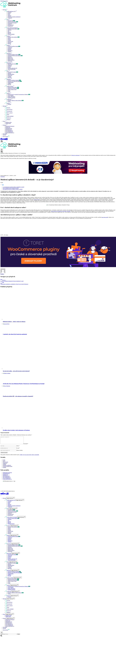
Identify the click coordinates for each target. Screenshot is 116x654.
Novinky (8, 107)
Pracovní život (9, 109)
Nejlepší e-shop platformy (13, 37)
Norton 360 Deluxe (11, 96)
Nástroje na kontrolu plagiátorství (14, 16)
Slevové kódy (5, 136)
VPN (8, 508)
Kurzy (4, 460)
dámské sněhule (37, 199)
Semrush (9, 73)
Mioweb (9, 33)
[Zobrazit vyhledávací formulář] (1, 141)
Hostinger (9, 48)
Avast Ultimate (10, 95)
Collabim (9, 76)
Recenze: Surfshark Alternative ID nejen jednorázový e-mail (11, 281)
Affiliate (4, 464)
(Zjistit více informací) (75, 155)
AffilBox (9, 83)
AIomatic (9, 15)
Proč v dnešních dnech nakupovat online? (11, 188)
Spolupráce (2, 176)
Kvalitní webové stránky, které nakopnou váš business (16, 430)
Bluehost (9, 49)
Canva (9, 90)
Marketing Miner (11, 74)
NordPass (9, 66)
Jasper (9, 14)
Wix (8, 31)
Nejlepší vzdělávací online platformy (16, 100)
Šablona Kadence (11, 59)
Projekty (4, 618)
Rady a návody (10, 112)
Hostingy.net (7, 127)
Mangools (10, 77)
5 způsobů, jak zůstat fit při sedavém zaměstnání (15, 334)
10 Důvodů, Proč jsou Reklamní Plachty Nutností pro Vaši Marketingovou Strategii (23, 383)
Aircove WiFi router (11, 69)
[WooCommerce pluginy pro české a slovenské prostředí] (58, 252)
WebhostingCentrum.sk (9, 126)
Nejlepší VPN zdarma (13, 21)
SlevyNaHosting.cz (9, 130)
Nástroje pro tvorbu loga (13, 88)
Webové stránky (19, 450)
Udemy (9, 101)
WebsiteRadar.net (8, 128)
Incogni (9, 67)
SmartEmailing (10, 82)
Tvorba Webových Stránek (12, 517)
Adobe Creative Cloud (12, 89)
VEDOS (9, 51)
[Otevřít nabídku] (1, 149)
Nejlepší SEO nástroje (13, 72)
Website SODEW (11, 34)
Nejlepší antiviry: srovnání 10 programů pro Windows (19, 94)
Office (8, 114)
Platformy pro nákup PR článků (15, 81)
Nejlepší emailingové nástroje (14, 80)
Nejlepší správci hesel (13, 63)
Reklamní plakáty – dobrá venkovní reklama (14, 321)
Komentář (26, 443)
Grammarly (10, 17)
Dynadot (9, 104)
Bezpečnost (9, 553)
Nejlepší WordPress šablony (14, 54)
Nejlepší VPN (11, 20)
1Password (10, 64)
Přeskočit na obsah (4, 1)
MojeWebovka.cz (8, 129)
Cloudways (10, 47)
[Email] (6, 494)
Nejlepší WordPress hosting (14, 46)
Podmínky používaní (7, 465)
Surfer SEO (10, 75)
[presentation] (59, 304)
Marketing (9, 570)
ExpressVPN (10, 26)
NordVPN (10, 23)
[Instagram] (7, 139)
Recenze (4, 498)
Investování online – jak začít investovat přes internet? (16, 371)
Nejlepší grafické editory (13, 87)
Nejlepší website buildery (13, 28)
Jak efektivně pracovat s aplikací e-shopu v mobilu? (13, 189)
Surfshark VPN (11, 25)
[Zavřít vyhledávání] (1, 633)
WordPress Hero (8, 122)
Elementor (10, 56)
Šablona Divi (10, 57)
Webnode (9, 29)
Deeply (9, 13)
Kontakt (4, 467)
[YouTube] (5, 139)
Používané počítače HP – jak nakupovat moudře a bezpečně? (18, 396)
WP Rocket (10, 61)
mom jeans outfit (105, 217)
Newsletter (5, 133)
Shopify (9, 38)
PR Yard (9, 84)
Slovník (4, 134)
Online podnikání (10, 116)
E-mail (18, 448)
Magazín (4, 598)
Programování (9, 111)
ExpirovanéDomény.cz (9, 132)
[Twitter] (3, 139)
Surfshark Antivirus (11, 97)
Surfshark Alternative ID (12, 68)
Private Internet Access (12, 22)
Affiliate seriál (8, 123)
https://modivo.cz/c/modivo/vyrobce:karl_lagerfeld (60, 211)
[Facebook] (1, 139)
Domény (8, 595)
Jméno (18, 445)
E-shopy (8, 525)
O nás (4, 459)
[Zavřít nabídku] (0, 495)
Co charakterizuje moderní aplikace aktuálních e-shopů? (13, 187)
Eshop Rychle (10, 41)
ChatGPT (9, 12)
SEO (8, 561)
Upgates (9, 40)
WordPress (9, 543)
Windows (8, 119)
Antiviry (8, 585)
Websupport (10, 50)
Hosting (8, 535)
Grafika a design (10, 577)
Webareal (9, 42)
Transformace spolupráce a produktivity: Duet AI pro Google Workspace (14, 284)
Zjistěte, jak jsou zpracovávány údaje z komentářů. (29, 454)
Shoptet (9, 39)
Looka (9, 91)
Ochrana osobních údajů (7, 466)
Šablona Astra (10, 58)
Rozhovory (9, 117)
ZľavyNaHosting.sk (9, 131)
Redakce (2, 274)
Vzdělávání (9, 591)
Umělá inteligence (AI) (11, 500)
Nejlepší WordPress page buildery (15, 55)
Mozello (9, 32)
